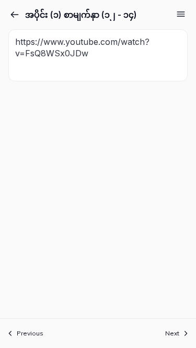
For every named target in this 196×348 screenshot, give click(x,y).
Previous (30, 333)
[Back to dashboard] (15, 15)
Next (172, 333)
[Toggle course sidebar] (181, 14)
